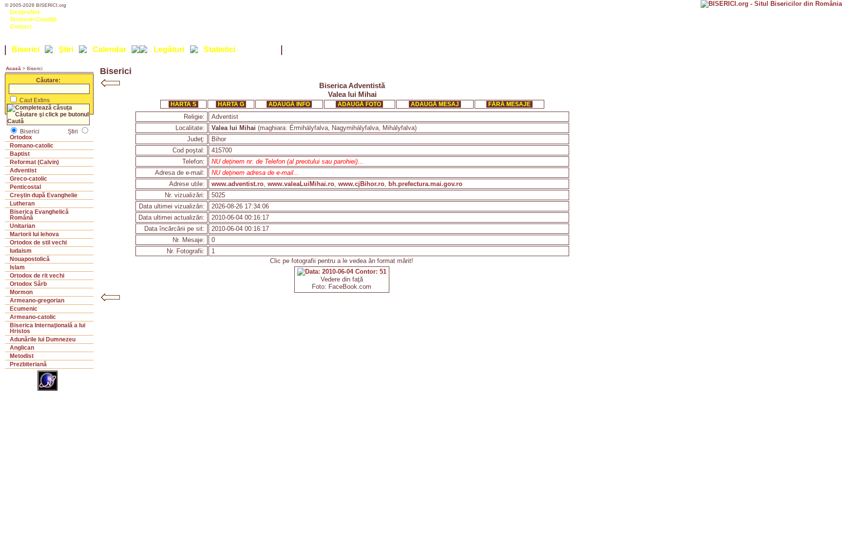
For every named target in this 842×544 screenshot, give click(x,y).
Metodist (22, 356)
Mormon (21, 292)
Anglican (22, 348)
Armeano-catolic (33, 317)
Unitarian (22, 226)
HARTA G (231, 104)
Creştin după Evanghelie (43, 195)
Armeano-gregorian (37, 300)
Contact (21, 26)
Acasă (13, 68)
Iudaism (21, 251)
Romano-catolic (32, 146)
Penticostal (25, 187)
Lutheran (22, 203)
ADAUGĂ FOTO (359, 104)
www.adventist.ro (237, 184)
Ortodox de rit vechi (37, 276)
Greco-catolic (28, 179)
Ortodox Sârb (28, 284)
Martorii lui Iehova (34, 234)
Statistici (219, 49)
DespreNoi (24, 12)
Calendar (109, 49)
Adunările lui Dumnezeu (43, 339)
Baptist (20, 154)
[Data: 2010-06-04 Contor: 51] (341, 271)
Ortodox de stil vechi (38, 242)
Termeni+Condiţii (33, 19)
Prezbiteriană (28, 364)
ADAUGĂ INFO (289, 104)
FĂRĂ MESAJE (509, 104)
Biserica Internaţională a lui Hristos (47, 328)
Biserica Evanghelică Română (39, 215)
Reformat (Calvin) (34, 162)
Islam (17, 267)
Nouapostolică (30, 259)
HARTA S (183, 104)
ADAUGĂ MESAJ (434, 104)
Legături (168, 49)
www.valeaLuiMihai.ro (301, 184)
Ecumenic (24, 309)
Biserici (25, 49)
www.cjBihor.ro (361, 184)
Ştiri (65, 49)
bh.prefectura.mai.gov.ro (425, 184)
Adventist (23, 170)
